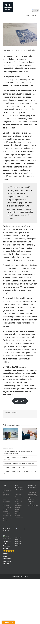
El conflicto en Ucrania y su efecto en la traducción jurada (19, 463)
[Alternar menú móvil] (36, 3)
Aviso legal (18, 537)
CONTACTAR (20, 401)
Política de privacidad (18, 540)
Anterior (27, 15)
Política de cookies (18, 544)
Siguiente (33, 15)
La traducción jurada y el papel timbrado (14, 467)
